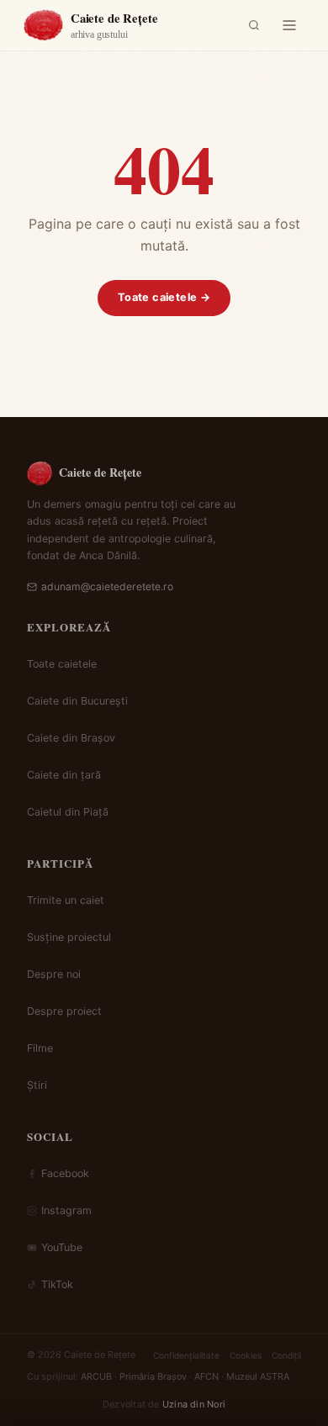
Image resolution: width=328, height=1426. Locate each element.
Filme (40, 1048)
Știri (37, 1085)
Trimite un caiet (65, 900)
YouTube (61, 1247)
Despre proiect (64, 1011)
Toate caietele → (164, 297)
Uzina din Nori (193, 1404)
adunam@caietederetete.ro (107, 586)
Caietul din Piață (67, 811)
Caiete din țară (64, 774)
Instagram (66, 1210)
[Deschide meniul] (289, 25)
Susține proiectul (69, 937)
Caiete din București (77, 701)
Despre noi (54, 974)
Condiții (286, 1355)
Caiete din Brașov (71, 737)
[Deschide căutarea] (254, 25)
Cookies (246, 1355)
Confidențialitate (186, 1355)
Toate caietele (62, 664)
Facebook (65, 1173)
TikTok (57, 1284)
